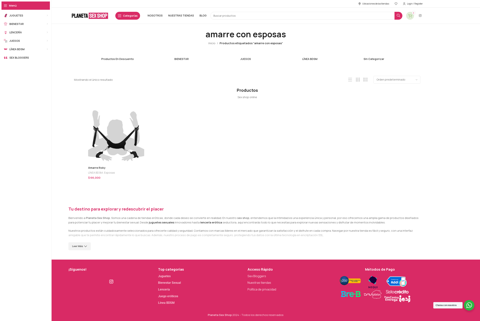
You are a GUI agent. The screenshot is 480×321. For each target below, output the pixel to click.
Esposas (109, 172)
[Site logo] (90, 15)
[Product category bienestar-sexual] (181, 57)
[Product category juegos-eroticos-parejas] (245, 57)
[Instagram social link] (420, 15)
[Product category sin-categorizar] (374, 57)
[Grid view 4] (365, 79)
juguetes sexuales (161, 222)
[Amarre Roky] (116, 136)
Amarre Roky (96, 168)
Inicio (211, 43)
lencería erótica (211, 222)
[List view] (350, 79)
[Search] (398, 16)
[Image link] (374, 288)
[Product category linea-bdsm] (310, 57)
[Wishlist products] (396, 3)
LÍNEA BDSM (95, 172)
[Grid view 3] (357, 79)
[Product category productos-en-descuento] (117, 57)
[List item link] (201, 276)
